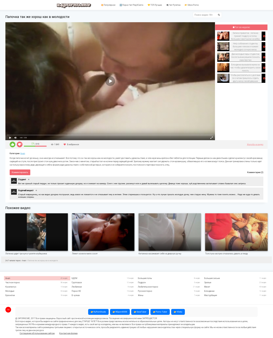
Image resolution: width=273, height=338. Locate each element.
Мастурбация (210, 295)
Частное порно (12, 282)
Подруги (142, 282)
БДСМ (74, 278)
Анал (22, 153)
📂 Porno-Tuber (160, 312)
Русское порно (145, 291)
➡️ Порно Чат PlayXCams (131, 5)
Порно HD (76, 291)
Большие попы (145, 278)
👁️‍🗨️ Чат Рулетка (173, 5)
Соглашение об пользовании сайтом (37, 333)
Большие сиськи (212, 278)
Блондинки (209, 291)
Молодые (9, 291)
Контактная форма (68, 333)
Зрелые (207, 282)
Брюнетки (10, 295)
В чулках (76, 295)
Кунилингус (10, 287)
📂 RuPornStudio (98, 312)
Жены (140, 295)
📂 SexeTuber (140, 312)
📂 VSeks (178, 312)
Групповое (77, 282)
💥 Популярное (108, 5)
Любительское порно (148, 287)
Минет (207, 287)
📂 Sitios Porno (192, 5)
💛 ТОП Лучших (155, 5)
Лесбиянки (77, 287)
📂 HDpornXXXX (120, 312)
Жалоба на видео (255, 144)
